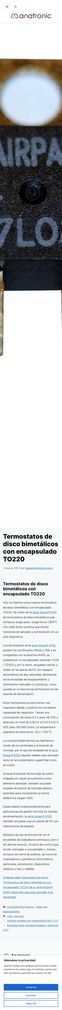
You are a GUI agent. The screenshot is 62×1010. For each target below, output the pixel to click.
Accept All (31, 987)
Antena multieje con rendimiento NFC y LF (32, 920)
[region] (31, 982)
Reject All (31, 1003)
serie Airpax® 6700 (44, 612)
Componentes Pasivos (20, 906)
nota (9, 916)
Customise (31, 995)
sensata (19, 916)
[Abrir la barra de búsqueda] (15, 6)
